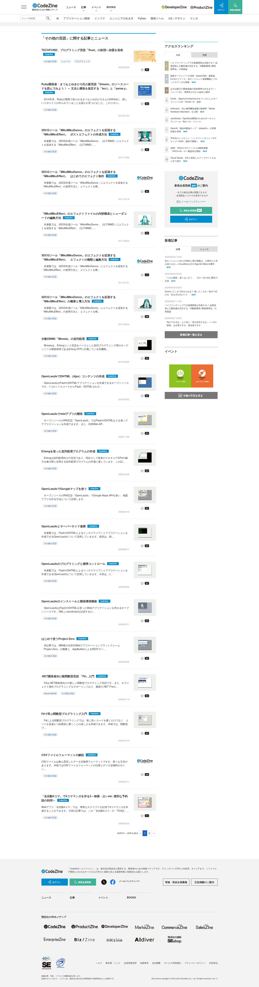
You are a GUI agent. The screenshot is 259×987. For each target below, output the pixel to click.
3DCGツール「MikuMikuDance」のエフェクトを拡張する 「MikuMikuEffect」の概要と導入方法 (80, 299)
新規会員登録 (192, 210)
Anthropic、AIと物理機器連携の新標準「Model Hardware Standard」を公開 (192, 110)
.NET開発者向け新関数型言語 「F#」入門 (73, 676)
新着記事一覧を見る (191, 334)
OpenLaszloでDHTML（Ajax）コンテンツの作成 (78, 376)
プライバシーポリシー (195, 962)
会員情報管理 (130, 962)
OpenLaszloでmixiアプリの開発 (67, 414)
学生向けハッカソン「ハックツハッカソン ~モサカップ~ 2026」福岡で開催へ (193, 139)
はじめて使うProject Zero (63, 639)
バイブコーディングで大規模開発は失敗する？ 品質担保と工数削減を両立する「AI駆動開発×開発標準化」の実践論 (193, 65)
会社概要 (156, 962)
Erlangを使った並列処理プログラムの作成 (74, 451)
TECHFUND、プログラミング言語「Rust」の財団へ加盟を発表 (82, 51)
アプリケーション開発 (76, 18)
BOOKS (111, 7)
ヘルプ (99, 962)
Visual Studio (50, 693)
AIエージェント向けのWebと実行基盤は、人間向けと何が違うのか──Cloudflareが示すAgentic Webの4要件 (191, 262)
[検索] (48, 18)
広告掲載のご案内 (204, 882)
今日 (178, 55)
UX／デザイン (176, 18)
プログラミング (82, 61)
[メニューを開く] (24, 7)
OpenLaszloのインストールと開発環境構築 (75, 601)
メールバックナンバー (193, 201)
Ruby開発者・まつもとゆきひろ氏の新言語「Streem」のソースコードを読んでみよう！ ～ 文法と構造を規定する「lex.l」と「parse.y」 (85, 88)
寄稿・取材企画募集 (176, 882)
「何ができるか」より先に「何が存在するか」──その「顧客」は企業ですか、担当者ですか (191, 323)
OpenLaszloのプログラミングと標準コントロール (79, 564)
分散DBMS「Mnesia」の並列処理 (68, 339)
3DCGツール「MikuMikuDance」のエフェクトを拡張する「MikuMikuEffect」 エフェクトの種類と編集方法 (80, 257)
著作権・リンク (113, 962)
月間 (204, 55)
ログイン (193, 219)
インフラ (99, 18)
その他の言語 (50, 61)
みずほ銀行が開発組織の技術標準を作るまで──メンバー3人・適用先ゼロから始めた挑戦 (193, 90)
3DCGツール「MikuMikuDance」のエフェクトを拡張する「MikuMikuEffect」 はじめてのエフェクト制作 (78, 174)
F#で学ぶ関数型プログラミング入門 (70, 714)
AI (57, 18)
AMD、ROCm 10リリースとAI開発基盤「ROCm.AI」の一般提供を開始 (189, 149)
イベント (96, 7)
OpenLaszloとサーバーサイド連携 (69, 526)
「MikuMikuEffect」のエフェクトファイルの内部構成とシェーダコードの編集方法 (84, 215)
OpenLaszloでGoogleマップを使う (69, 489)
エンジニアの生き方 (121, 18)
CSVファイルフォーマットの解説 (68, 755)
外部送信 (213, 962)
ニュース (71, 7)
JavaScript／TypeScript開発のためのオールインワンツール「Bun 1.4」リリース (193, 120)
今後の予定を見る (193, 395)
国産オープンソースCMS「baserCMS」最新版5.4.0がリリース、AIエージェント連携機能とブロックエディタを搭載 (193, 78)
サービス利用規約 (172, 962)
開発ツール (157, 18)
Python (142, 18)
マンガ (194, 18)
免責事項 (144, 962)
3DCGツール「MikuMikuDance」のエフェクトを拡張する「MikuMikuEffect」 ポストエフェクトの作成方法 (80, 132)
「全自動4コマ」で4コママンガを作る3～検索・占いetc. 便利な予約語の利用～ (84, 798)
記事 (83, 7)
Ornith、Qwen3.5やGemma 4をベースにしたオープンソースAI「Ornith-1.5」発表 (193, 100)
